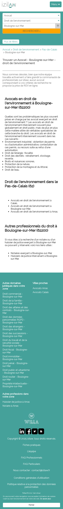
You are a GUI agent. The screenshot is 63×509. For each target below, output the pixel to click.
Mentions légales (31, 493)
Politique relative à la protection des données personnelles (31, 485)
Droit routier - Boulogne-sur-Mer (15, 378)
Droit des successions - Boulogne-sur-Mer (15, 335)
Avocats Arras (40, 288)
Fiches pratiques (31, 445)
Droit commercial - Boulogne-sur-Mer (12, 295)
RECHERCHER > (31, 31)
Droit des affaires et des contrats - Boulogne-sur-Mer (15, 310)
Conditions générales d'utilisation (31, 477)
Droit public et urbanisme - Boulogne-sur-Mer (16, 371)
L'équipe (31, 451)
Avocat (6, 49)
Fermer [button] (31, 505)
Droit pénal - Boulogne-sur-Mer (15, 364)
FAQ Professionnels (31, 457)
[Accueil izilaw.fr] (9, 8)
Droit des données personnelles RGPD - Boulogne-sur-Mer (13, 320)
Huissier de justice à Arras (16, 401)
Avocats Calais (41, 292)
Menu (54, 4)
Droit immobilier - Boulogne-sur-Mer (12, 358)
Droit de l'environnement (26, 49)
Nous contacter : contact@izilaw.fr (31, 470)
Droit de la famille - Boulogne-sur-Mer (12, 302)
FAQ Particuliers (31, 464)
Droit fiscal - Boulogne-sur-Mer (15, 351)
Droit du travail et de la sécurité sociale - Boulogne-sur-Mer (14, 343)
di (3, 23)
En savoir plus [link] (45, 499)
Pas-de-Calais (49, 49)
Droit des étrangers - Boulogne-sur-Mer (13, 328)
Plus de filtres (11, 41)
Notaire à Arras (10, 405)
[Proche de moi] (58, 25)
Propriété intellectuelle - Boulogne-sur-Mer (15, 385)
